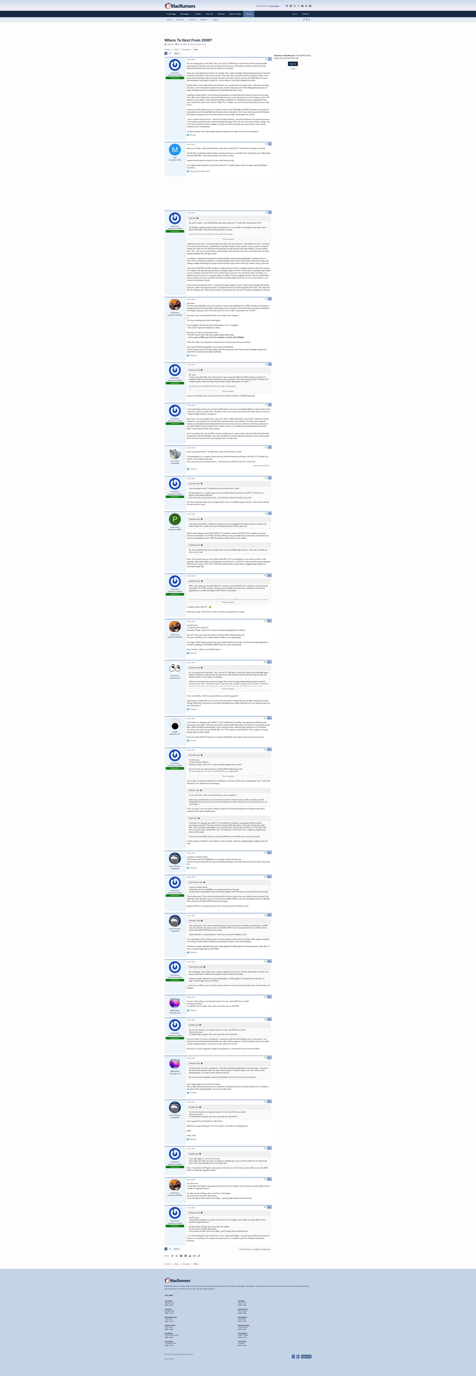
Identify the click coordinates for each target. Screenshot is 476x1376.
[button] (183, 14)
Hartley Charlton (170, 1325)
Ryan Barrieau (242, 1333)
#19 (269, 997)
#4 (270, 299)
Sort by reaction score (198, 44)
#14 (269, 749)
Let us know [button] (274, 6)
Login (293, 69)
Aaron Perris (242, 1341)
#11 (269, 621)
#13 (269, 718)
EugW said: (193, 818)
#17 (269, 915)
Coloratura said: (194, 519)
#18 (269, 961)
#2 (270, 144)
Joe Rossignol (242, 1309)
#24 (269, 1179)
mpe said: (192, 218)
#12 (269, 662)
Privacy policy (169, 1354)
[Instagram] (295, 6)
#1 (270, 59)
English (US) (306, 1356)
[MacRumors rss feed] (306, 6)
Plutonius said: (194, 790)
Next (176, 53)
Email (166, 1305)
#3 (270, 212)
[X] (299, 6)
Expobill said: (193, 1025)
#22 (269, 1102)
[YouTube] (302, 6)
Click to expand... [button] (228, 239)
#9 (270, 513)
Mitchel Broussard (171, 1317)
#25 (269, 1207)
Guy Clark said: (194, 484)
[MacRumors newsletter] (310, 6)
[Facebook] (291, 6)
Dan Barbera (169, 1333)
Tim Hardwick (242, 1317)
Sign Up (293, 64)
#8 (270, 478)
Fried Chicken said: (196, 882)
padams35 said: (194, 581)
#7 (270, 447)
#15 (269, 853)
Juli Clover (168, 1309)
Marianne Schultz (243, 1325)
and (199, 171)
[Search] (307, 19)
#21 (269, 1058)
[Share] (266, 59)
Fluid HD (171, 1359)
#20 (269, 1019)
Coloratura (170, 44)
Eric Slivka (241, 1301)
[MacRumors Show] (287, 6)
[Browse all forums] (304, 19)
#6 (270, 405)
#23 (269, 1148)
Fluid (165, 1359)
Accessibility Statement (184, 1354)
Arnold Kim (168, 1301)
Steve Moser (169, 1341)
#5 (270, 364)
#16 (269, 877)
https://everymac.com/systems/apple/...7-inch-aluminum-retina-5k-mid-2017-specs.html (221, 461)
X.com (171, 1305)
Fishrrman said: (194, 370)
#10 (269, 575)
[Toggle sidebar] (310, 20)
